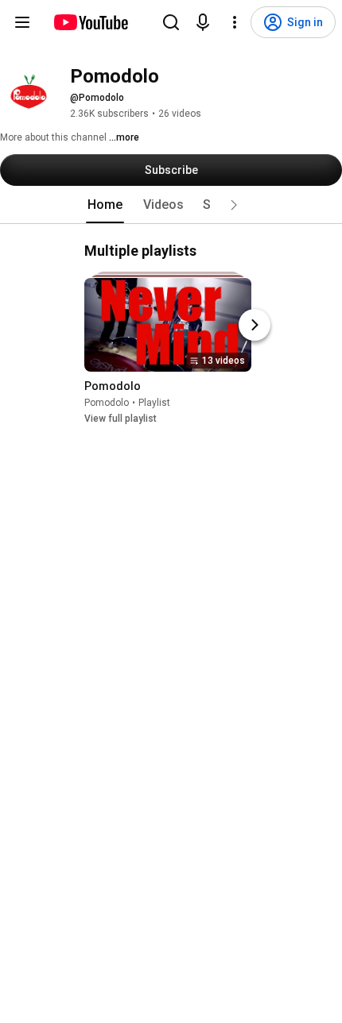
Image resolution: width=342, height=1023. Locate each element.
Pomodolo (106, 402)
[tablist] (171, 205)
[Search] (171, 22)
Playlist (154, 402)
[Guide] (22, 22)
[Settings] (234, 22)
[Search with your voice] (203, 22)
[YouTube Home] (90, 22)
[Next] (254, 325)
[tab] (105, 205)
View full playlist (120, 418)
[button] (234, 205)
